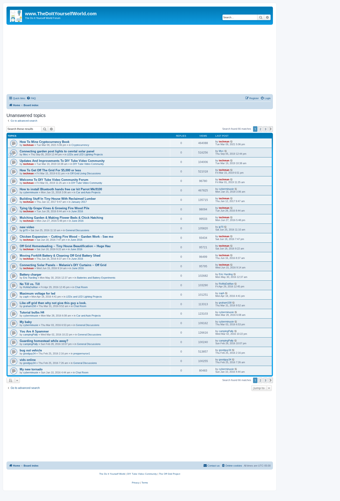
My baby (26, 322)
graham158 (29, 306)
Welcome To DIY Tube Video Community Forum (54, 179)
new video (27, 227)
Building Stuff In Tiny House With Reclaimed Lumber (58, 198)
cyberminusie (30, 192)
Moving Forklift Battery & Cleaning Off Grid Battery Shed (60, 255)
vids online (28, 360)
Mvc (25, 154)
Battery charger (30, 274)
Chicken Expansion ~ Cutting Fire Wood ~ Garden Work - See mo (66, 236)
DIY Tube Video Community (88, 164)
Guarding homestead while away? (44, 341)
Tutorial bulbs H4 (32, 312)
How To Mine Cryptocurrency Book (44, 142)
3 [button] (265, 129)
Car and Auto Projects (88, 192)
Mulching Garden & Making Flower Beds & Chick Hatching (61, 217)
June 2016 (77, 211)
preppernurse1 (81, 353)
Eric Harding (30, 277)
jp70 (25, 230)
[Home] (16, 15)
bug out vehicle (31, 350)
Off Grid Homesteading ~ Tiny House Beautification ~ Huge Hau (65, 246)
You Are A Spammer (34, 331)
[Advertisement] (139, 59)
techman (28, 145)
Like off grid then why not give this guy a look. (53, 303)
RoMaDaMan (30, 287)
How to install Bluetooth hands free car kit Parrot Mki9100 (61, 189)
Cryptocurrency (80, 145)
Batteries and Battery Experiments (96, 277)
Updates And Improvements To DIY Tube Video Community (62, 161)
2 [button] (260, 129)
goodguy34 (29, 353)
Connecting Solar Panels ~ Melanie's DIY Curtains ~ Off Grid (63, 265)
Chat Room (81, 287)
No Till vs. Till (30, 284)
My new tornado (31, 369)
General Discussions (77, 230)
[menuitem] (31, 98)
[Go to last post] (231, 141)
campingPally (30, 334)
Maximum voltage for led (37, 293)
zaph (26, 296)
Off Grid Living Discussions (85, 173)
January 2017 (79, 201)
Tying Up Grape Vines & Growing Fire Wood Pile (54, 208)
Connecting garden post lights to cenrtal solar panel (57, 151)
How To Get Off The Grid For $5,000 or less (50, 170)
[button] (270, 129)
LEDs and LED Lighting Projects (85, 154)
